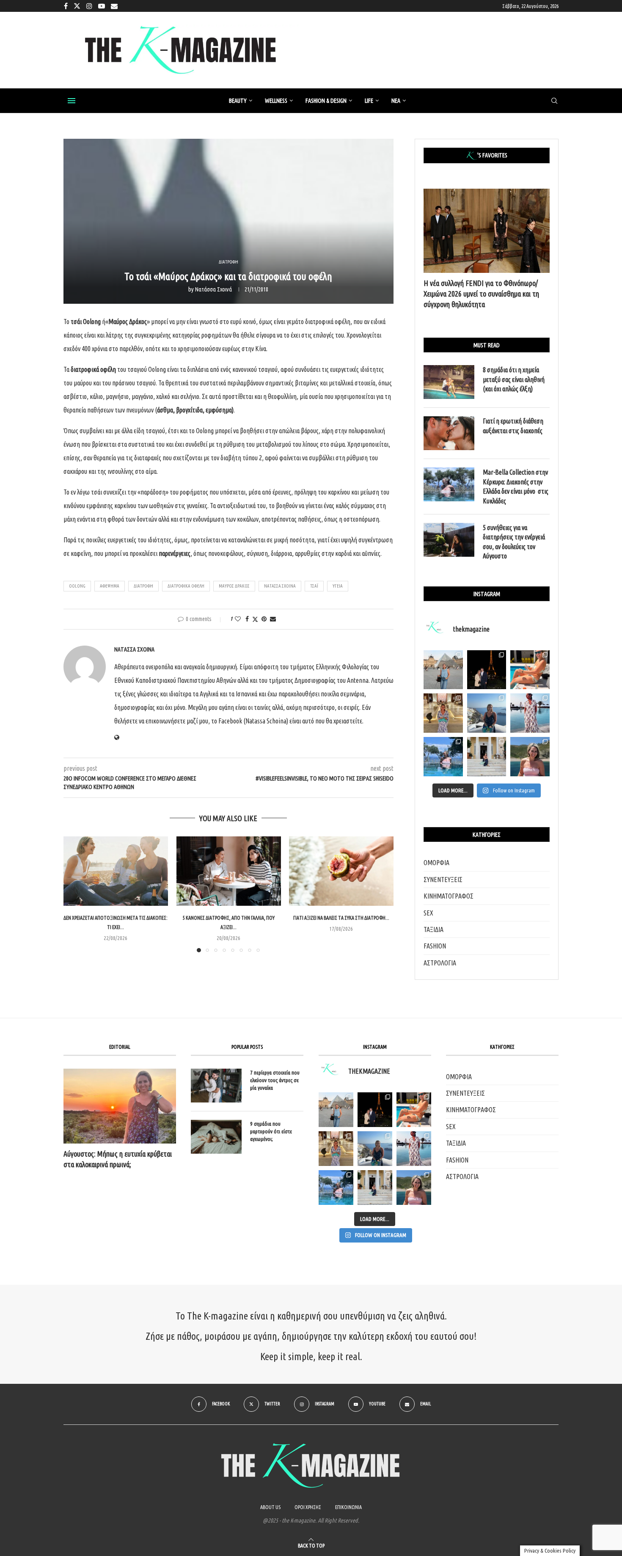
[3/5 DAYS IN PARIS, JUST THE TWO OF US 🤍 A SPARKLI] (375, 1109)
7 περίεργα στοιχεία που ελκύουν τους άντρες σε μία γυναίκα (275, 1080)
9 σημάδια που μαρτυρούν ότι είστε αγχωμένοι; (271, 1131)
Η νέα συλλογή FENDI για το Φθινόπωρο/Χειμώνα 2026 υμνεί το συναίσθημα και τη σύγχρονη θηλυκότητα (481, 293)
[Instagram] (89, 6)
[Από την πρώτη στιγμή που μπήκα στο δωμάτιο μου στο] (530, 713)
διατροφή (143, 585)
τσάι (314, 585)
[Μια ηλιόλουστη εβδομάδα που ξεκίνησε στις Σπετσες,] (486, 756)
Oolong (77, 585)
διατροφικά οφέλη (186, 585)
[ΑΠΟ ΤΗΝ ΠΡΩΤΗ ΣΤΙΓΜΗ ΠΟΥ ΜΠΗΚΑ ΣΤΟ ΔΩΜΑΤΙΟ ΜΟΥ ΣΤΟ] (413, 1148)
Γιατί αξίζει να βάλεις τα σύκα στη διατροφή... (341, 918)
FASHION (435, 946)
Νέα (395, 100)
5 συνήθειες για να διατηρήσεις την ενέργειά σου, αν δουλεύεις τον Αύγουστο (514, 542)
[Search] (554, 101)
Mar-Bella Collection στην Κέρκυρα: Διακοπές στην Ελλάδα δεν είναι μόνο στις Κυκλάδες (515, 486)
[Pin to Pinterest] (264, 619)
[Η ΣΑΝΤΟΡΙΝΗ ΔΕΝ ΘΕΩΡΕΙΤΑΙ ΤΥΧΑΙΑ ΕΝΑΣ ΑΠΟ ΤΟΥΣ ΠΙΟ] (375, 1148)
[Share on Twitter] (255, 619)
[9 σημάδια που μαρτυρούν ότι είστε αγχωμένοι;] (216, 1137)
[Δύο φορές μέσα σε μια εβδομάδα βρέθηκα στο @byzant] (443, 713)
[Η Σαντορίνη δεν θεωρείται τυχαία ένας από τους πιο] (486, 713)
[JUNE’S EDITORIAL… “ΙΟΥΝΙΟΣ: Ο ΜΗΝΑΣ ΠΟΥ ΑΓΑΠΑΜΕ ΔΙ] (413, 1187)
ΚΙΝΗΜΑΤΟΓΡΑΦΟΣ (448, 896)
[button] (75, 894)
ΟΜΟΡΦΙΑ (436, 862)
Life (369, 100)
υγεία (338, 585)
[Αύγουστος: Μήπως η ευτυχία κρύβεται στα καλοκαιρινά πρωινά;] (119, 1106)
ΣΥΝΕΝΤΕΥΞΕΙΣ (443, 879)
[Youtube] (101, 6)
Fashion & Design (326, 100)
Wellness (276, 100)
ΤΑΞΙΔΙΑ (433, 929)
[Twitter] (77, 6)
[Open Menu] (71, 101)
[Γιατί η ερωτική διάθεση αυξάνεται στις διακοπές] (449, 433)
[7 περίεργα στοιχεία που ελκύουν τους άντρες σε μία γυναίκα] (216, 1085)
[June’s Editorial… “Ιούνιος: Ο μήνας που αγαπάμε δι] (530, 756)
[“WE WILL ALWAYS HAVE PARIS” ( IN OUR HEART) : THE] (336, 1109)
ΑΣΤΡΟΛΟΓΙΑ (440, 963)
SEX (428, 913)
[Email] (114, 6)
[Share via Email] (273, 619)
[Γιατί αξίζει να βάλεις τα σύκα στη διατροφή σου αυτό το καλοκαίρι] (341, 871)
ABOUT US (270, 1507)
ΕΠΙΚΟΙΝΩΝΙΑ (348, 1507)
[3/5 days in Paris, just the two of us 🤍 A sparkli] (486, 670)
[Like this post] (238, 619)
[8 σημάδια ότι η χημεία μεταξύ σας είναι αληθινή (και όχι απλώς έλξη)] (449, 382)
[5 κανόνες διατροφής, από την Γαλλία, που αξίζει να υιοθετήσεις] (228, 871)
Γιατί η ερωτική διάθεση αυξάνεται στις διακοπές (513, 425)
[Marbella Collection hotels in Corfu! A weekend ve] (443, 756)
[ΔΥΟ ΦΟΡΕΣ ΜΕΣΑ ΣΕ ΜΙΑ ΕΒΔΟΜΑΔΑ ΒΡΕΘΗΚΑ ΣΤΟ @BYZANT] (336, 1148)
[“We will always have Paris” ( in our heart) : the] (443, 670)
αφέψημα (109, 585)
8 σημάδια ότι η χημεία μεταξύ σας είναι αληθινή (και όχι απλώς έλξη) (514, 379)
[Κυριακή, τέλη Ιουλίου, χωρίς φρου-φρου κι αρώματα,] (530, 670)
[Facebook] (65, 6)
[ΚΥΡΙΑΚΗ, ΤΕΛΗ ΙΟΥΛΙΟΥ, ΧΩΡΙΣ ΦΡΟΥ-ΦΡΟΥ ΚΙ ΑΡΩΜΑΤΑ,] (413, 1109)
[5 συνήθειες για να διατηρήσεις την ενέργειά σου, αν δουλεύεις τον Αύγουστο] (449, 540)
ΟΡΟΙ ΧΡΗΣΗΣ (307, 1507)
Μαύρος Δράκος (234, 585)
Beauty (238, 100)
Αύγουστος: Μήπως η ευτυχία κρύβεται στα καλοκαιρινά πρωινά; (117, 1158)
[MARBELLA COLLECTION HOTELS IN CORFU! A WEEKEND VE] (336, 1187)
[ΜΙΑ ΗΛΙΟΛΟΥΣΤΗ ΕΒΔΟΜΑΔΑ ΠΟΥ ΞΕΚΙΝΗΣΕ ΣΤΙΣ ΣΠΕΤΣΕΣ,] (375, 1187)
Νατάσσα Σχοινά (213, 289)
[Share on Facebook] (247, 619)
